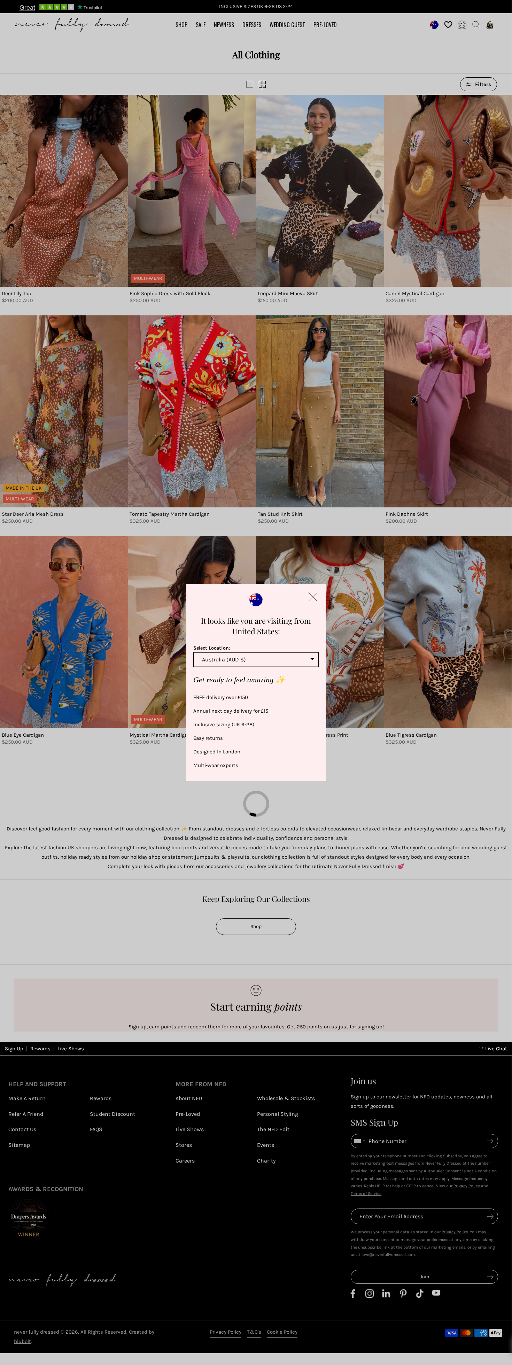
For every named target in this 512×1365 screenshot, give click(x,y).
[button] (312, 596)
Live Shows (70, 1358)
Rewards (40, 1358)
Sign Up (14, 1358)
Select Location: (211, 648)
